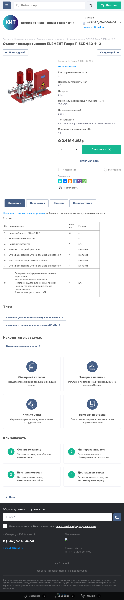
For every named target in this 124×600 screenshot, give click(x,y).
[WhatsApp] (84, 181)
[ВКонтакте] (65, 181)
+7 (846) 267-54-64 (101, 22)
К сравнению (69, 170)
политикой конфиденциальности (76, 526)
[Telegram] (75, 181)
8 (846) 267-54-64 (18, 541)
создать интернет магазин (52, 570)
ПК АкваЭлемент (67, 66)
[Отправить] (117, 517)
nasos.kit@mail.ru (93, 27)
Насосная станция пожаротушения (24, 213)
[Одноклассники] (70, 181)
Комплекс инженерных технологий (47, 22)
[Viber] (79, 181)
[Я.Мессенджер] (60, 181)
